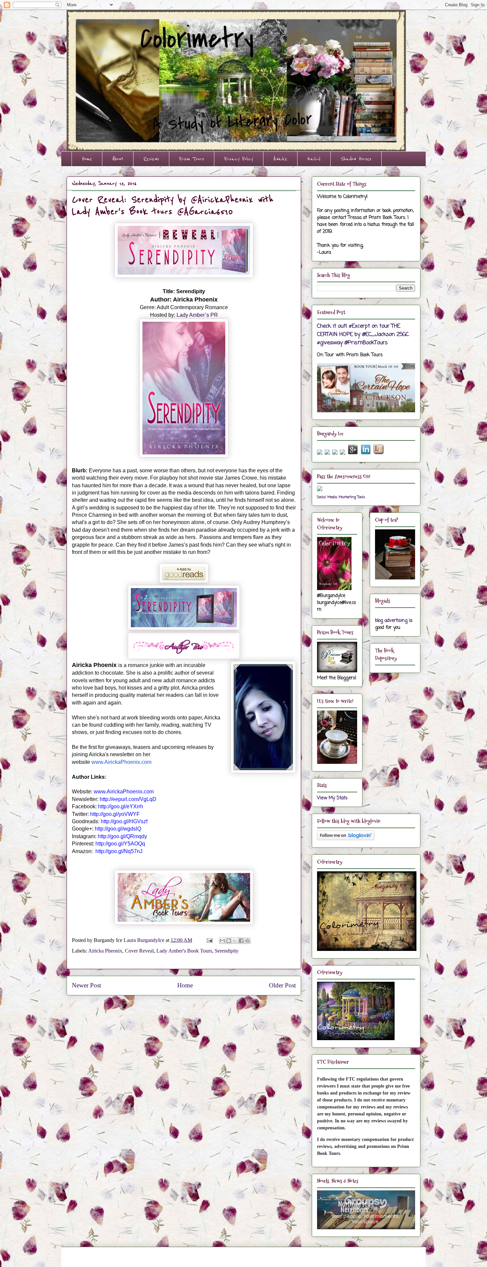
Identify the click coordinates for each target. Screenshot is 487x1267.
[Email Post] (209, 940)
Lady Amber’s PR (197, 315)
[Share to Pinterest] (247, 940)
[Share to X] (235, 940)
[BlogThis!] (228, 940)
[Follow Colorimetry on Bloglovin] (345, 838)
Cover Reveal (139, 951)
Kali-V (313, 159)
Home (87, 159)
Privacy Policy (238, 159)
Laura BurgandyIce (145, 940)
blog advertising (391, 620)
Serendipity (227, 951)
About (117, 159)
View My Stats (332, 798)
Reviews (151, 159)
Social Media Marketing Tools (341, 497)
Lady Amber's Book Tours (184, 951)
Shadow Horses (356, 159)
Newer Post (86, 985)
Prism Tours (191, 159)
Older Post (282, 985)
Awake (280, 159)
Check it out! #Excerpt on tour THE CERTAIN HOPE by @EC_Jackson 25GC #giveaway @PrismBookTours (363, 334)
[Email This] (222, 940)
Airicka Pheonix (105, 951)
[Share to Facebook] (241, 940)
